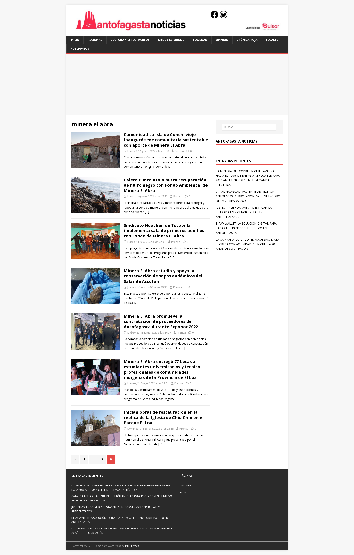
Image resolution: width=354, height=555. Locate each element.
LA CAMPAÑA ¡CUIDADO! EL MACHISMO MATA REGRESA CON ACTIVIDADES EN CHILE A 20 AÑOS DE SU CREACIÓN (247, 244)
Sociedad (200, 40)
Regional (95, 40)
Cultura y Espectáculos (130, 40)
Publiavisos (80, 49)
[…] (170, 167)
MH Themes (132, 546)
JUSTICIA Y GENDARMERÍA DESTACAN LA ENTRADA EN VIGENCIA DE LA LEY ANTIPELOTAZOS (244, 212)
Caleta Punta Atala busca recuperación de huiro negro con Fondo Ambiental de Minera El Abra (166, 185)
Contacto (185, 485)
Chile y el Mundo (171, 40)
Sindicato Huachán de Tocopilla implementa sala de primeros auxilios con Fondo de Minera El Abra (164, 230)
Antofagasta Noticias (236, 141)
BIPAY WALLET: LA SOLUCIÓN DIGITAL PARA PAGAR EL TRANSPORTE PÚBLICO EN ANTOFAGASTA (246, 228)
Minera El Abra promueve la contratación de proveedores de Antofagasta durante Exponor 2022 (161, 321)
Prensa (179, 151)
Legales (272, 40)
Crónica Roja (247, 40)
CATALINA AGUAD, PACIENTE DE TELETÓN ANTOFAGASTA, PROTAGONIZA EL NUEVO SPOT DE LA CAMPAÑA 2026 (249, 196)
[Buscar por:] (249, 127)
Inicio (74, 40)
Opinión (222, 40)
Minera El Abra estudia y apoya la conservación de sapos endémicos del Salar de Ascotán (163, 276)
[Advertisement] (177, 84)
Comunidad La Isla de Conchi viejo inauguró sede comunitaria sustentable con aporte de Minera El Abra (166, 140)
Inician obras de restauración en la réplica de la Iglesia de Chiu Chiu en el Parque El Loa (164, 417)
